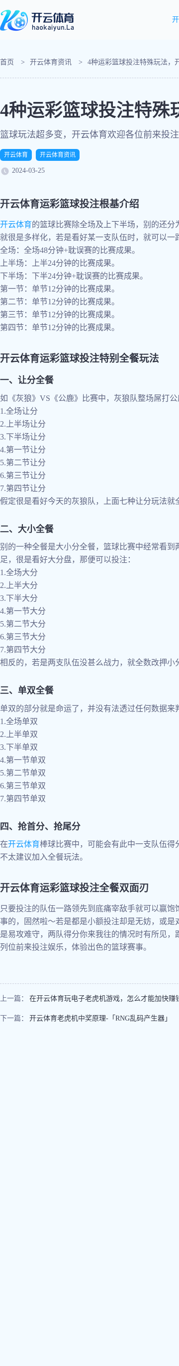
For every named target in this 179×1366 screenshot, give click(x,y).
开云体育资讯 (51, 62)
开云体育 (16, 154)
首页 (7, 62)
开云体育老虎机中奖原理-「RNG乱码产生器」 (100, 1018)
